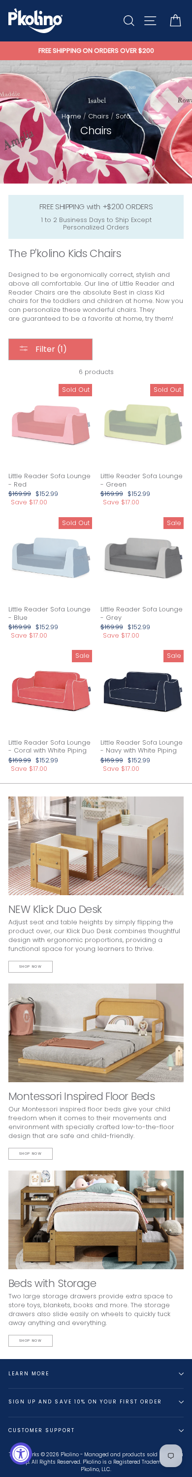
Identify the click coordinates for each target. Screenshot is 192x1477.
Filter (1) (50, 349)
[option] (96, 50)
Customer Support (41, 1430)
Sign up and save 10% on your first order (85, 1401)
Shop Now (30, 966)
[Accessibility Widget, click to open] (21, 1453)
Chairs (98, 116)
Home (71, 116)
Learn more (28, 1373)
